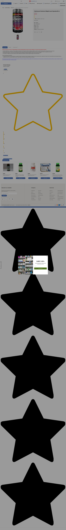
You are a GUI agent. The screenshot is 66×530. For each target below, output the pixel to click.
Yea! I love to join (40, 268)
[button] (1, 265)
